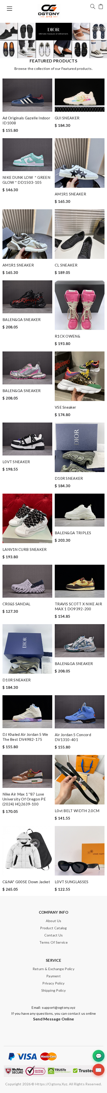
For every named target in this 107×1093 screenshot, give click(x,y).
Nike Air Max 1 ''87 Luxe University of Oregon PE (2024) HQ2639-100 (24, 799)
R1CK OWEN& (67, 336)
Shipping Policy (53, 990)
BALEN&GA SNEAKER (21, 319)
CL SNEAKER (66, 265)
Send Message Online (53, 1018)
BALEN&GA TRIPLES (73, 533)
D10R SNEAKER (69, 478)
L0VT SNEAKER (16, 461)
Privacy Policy (53, 983)
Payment (53, 976)
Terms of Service (53, 942)
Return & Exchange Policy (53, 969)
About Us (53, 921)
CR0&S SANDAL (16, 604)
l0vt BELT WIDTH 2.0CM (77, 810)
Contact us (53, 935)
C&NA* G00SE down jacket (26, 882)
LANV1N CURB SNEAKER (24, 549)
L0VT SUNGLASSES (72, 882)
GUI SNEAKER (67, 118)
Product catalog (53, 928)
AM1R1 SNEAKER (70, 194)
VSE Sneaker (65, 407)
